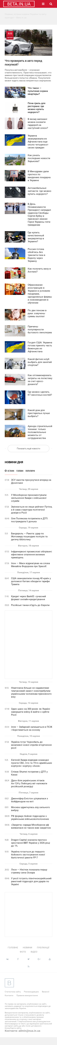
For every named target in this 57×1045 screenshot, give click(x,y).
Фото (23, 952)
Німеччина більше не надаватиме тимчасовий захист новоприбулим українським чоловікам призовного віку (31, 692)
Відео (34, 952)
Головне (13, 947)
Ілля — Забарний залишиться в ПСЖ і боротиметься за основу (31, 728)
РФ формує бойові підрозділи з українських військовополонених (30, 817)
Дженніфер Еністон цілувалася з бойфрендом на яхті (29, 800)
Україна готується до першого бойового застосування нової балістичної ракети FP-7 (28, 854)
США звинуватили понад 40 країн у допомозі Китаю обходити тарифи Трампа (31, 581)
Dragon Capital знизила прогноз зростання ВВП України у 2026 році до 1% (30, 842)
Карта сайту (15, 1028)
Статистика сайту (13, 992)
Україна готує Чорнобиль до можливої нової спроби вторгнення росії (31, 745)
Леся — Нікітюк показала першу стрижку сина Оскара (29, 871)
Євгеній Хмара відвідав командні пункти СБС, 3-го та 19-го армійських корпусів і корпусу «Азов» (31, 763)
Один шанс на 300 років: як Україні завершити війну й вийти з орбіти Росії (30, 711)
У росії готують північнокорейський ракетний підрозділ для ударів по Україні (31, 881)
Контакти (9, 995)
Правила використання (27, 995)
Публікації (43, 947)
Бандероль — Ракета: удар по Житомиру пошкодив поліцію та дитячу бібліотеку (29, 536)
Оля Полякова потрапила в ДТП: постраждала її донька (29, 520)
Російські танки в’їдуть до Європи (30, 605)
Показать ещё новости (28, 448)
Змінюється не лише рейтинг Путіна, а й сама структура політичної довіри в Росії (31, 509)
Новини (27, 947)
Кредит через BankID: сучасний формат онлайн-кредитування (28, 598)
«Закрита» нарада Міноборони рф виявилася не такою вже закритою (31, 826)
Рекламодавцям (31, 992)
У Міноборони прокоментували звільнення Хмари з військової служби (29, 498)
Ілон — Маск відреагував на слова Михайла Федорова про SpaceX (30, 565)
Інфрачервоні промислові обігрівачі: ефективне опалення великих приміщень (31, 554)
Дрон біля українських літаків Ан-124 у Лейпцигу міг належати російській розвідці (29, 783)
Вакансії (45, 992)
